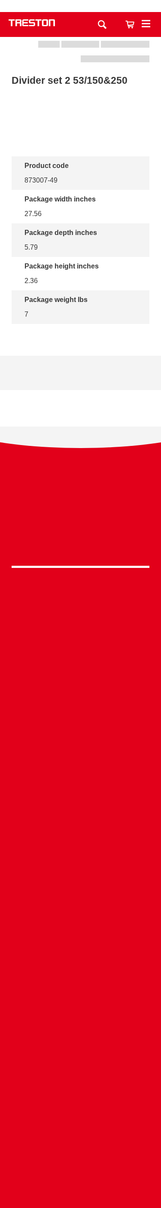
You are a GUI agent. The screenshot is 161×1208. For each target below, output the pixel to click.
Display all (40, 335)
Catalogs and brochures (80, 957)
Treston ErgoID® (80, 1126)
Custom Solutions (80, 839)
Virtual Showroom (80, 905)
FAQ (80, 1036)
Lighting (80, 656)
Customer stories (80, 1009)
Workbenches (80, 603)
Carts (80, 629)
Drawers (80, 643)
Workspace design (80, 826)
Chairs (80, 669)
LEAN (80, 878)
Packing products (80, 747)
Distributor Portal (80, 1023)
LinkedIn (78, 519)
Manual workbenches (80, 774)
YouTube (78, 541)
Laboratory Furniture (80, 721)
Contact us (112, 6)
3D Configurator (80, 943)
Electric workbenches (80, 760)
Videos (80, 970)
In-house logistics (80, 892)
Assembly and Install (80, 1140)
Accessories (80, 682)
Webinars (80, 983)
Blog (80, 996)
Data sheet (47, 372)
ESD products (80, 734)
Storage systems (80, 616)
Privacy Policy (80, 501)
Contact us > (80, 1164)
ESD (80, 865)
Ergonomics (80, 852)
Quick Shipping (80, 812)
